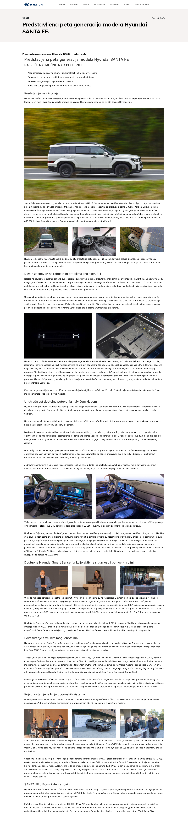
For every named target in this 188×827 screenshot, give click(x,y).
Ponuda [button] (74, 4)
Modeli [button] (62, 4)
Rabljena (114, 4)
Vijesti (127, 4)
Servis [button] (86, 4)
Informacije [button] (99, 4)
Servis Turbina (142, 4)
